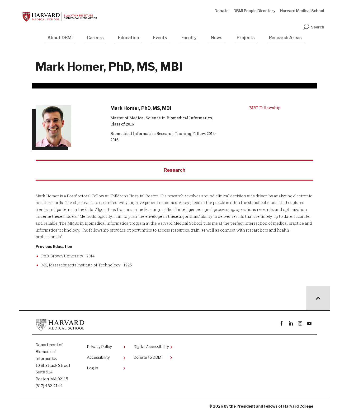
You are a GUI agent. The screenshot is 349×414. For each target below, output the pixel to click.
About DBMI (60, 37)
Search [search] (317, 27)
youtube (309, 323)
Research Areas (285, 37)
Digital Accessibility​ (151, 346)
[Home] (60, 16)
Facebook (281, 323)
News (216, 37)
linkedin (291, 323)
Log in (92, 368)
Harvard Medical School (302, 11)
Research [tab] (174, 170)
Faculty (189, 37)
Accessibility (98, 357)
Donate (221, 11)
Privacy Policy (99, 346)
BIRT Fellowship (264, 107)
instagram (300, 323)
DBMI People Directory (254, 11)
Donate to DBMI (148, 357)
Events (160, 37)
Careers (95, 37)
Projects (246, 37)
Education (128, 37)
